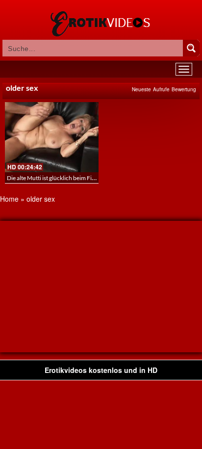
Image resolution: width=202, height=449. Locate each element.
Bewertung (184, 89)
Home (9, 199)
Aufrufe (161, 89)
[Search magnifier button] (191, 48)
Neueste (141, 89)
